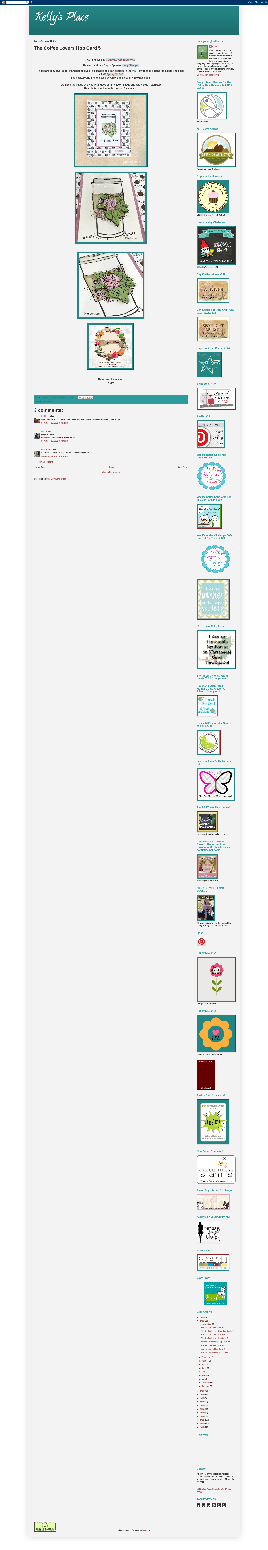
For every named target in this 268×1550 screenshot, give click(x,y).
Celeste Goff (46, 449)
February (206, 1383)
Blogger (145, 1530)
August (205, 1361)
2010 (202, 1427)
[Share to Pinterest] (91, 397)
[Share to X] (85, 397)
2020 (202, 1391)
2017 (202, 1402)
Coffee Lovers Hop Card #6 (213, 1334)
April (204, 1375)
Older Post (182, 467)
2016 (202, 1405)
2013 (202, 1416)
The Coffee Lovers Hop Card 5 (214, 1338)
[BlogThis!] (82, 397)
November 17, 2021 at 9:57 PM (54, 456)
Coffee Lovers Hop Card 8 (212, 1327)
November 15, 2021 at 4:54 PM (54, 423)
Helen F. (44, 416)
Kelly (214, 46)
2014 (202, 1413)
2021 (202, 1321)
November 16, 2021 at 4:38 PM (54, 441)
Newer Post (40, 467)
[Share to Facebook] (88, 397)
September (207, 1357)
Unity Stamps (47, 401)
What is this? (206, 1088)
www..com (205, 1062)
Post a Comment (45, 462)
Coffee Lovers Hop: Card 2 (213, 1349)
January (206, 1386)
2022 (202, 1317)
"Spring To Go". (114, 74)
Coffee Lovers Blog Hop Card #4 (215, 1342)
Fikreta (44, 431)
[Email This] (79, 397)
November (207, 1324)
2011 (202, 1423)
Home (111, 467)
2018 (202, 1398)
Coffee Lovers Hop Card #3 (213, 1345)
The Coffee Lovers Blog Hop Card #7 (217, 1331)
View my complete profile (208, 75)
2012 (202, 1420)
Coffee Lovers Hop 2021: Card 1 (215, 1353)
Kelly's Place (61, 18)
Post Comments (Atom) (56, 479)
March (205, 1379)
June (204, 1368)
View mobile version (111, 472)
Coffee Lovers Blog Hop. (120, 59)
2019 (202, 1394)
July (204, 1364)
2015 (202, 1409)
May (204, 1372)
